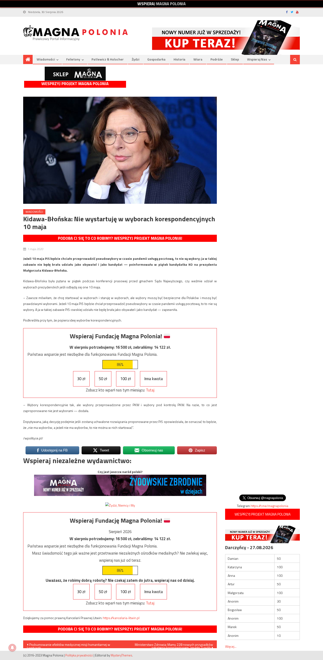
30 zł (81, 379)
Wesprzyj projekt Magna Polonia (75, 84)
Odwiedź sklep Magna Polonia (75, 74)
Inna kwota (153, 379)
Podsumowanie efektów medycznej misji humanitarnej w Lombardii (68, 645)
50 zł (103, 379)
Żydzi (135, 59)
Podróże (216, 59)
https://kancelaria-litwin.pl (121, 617)
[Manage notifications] (12, 647)
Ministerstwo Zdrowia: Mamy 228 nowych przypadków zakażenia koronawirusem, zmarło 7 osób (174, 645)
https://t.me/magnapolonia (269, 505)
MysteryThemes (121, 655)
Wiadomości (46, 59)
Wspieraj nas (257, 59)
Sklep (235, 59)
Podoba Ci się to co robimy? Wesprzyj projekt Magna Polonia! (120, 238)
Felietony (73, 59)
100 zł (125, 379)
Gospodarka (156, 59)
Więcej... (230, 646)
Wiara (197, 59)
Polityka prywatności (79, 655)
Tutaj (150, 390)
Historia (179, 59)
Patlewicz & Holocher (108, 59)
